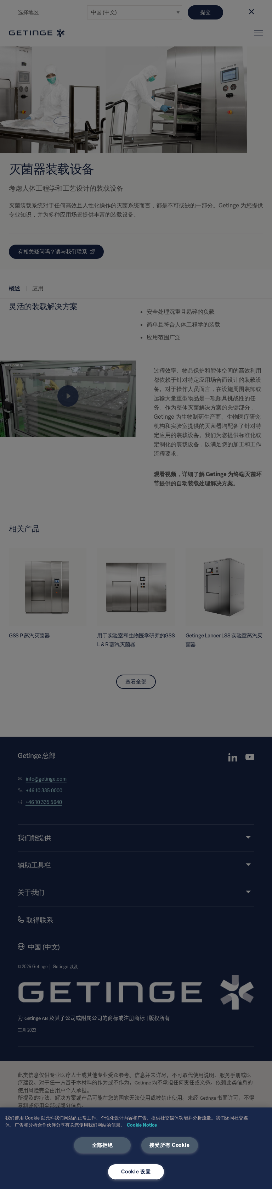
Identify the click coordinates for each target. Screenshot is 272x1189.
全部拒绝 (102, 1145)
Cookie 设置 (136, 1171)
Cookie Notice (142, 1125)
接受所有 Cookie (169, 1145)
